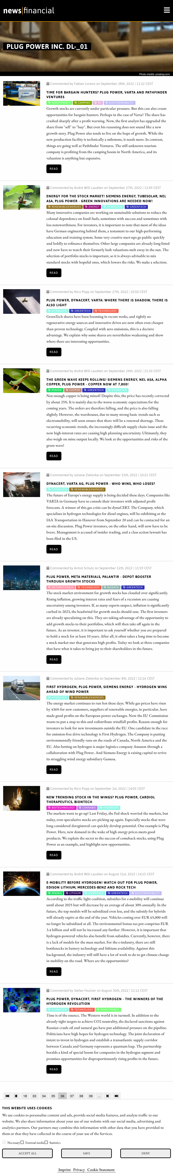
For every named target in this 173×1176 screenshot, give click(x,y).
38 (81, 1095)
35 (53, 1095)
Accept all (27, 1153)
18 (25, 1095)
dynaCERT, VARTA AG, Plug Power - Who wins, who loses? (100, 483)
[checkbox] (4, 1142)
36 (62, 1095)
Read (54, 168)
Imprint (64, 1169)
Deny (146, 1153)
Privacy (79, 1169)
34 (44, 1095)
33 (34, 1095)
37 (72, 1095)
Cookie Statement (101, 1169)
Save (86, 1153)
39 (91, 1095)
